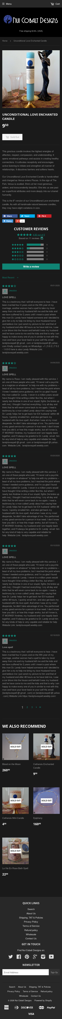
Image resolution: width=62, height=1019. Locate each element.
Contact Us (31, 938)
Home (4, 40)
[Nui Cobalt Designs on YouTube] (51, 957)
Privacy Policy (31, 921)
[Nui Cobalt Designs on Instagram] (43, 957)
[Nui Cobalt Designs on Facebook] (19, 957)
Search (31, 909)
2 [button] (27, 707)
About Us (31, 913)
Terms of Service (31, 925)
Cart (57, 3)
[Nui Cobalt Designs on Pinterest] (27, 957)
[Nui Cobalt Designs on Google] (35, 957)
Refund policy (31, 930)
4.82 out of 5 (39, 234)
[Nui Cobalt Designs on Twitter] (10, 957)
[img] (9, 285)
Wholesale (31, 934)
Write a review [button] (31, 266)
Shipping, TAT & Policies (31, 917)
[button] (18, 245)
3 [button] (32, 707)
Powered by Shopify (43, 1000)
